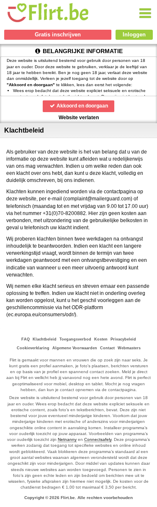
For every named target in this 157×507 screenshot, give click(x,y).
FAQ (25, 339)
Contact (107, 348)
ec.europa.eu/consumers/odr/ (41, 315)
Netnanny (67, 439)
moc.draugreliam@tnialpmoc (98, 199)
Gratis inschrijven (58, 34)
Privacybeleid (123, 339)
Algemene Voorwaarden (74, 348)
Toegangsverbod (75, 339)
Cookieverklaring (33, 348)
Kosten (101, 339)
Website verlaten (79, 117)
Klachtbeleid (45, 339)
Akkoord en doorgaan (81, 106)
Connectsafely (97, 439)
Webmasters (129, 348)
